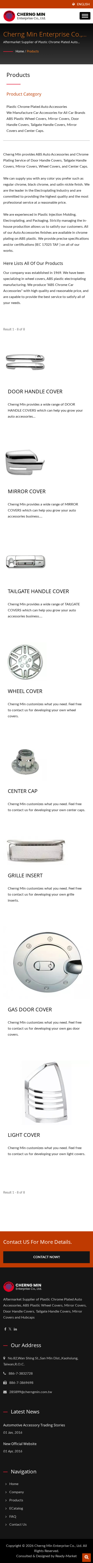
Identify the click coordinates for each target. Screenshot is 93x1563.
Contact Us (18, 1524)
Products (33, 51)
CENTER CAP (22, 790)
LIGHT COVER (24, 1134)
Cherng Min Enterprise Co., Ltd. (58, 1546)
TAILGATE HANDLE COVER (38, 591)
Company (16, 1492)
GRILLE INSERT (25, 875)
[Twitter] (10, 1329)
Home (20, 51)
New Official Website (20, 1443)
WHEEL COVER (25, 690)
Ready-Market (66, 1556)
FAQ (12, 1516)
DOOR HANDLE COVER (35, 391)
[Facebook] (5, 1329)
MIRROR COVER (27, 491)
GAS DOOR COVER (30, 1009)
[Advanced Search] (86, 1557)
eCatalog (16, 1508)
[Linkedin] (15, 1329)
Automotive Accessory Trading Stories (34, 1425)
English (83, 4)
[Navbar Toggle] (85, 16)
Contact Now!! (46, 1257)
